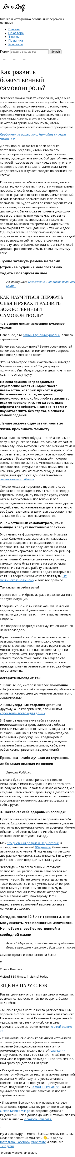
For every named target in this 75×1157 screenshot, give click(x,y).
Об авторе (16, 33)
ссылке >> (57, 1050)
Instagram (8, 1142)
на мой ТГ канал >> (45, 1087)
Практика (15, 40)
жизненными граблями (17, 479)
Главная (14, 29)
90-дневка (43, 847)
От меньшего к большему (33, 578)
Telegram (7, 1146)
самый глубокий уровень (41, 335)
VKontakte (38, 1142)
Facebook (23, 1142)
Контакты (15, 44)
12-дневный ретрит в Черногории (33, 843)
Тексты (13, 37)
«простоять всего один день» (22, 713)
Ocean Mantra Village (15, 1111)
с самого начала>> (38, 1119)
